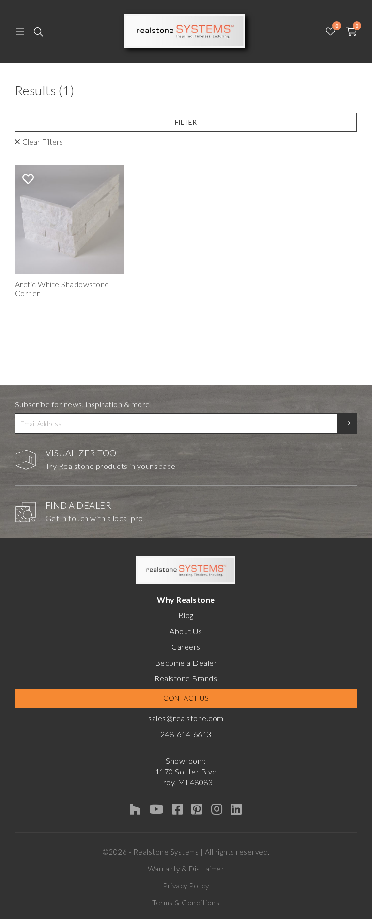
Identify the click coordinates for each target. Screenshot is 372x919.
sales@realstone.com (186, 718)
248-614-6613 (186, 734)
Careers (186, 646)
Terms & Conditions (185, 902)
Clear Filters (42, 141)
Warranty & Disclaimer (186, 868)
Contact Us (185, 698)
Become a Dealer (186, 662)
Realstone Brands (186, 678)
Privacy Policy (186, 885)
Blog (186, 615)
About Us (186, 631)
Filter (186, 122)
